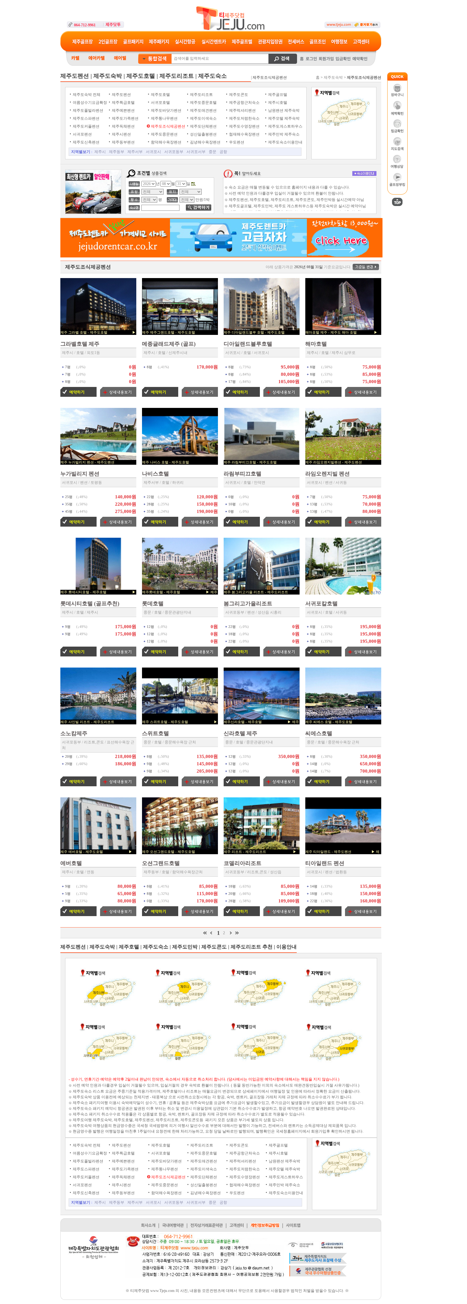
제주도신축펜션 (85, 142)
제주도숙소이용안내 (284, 142)
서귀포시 (153, 152)
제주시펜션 (121, 134)
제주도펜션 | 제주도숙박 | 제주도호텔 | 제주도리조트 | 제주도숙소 (143, 76)
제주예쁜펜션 (123, 110)
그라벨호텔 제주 (79, 344)
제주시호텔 (277, 102)
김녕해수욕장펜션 (204, 142)
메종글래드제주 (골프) (169, 344)
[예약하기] (78, 395)
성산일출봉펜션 (203, 134)
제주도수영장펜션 (244, 126)
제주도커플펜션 (85, 126)
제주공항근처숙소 (244, 102)
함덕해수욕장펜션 (165, 142)
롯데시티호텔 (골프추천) (89, 604)
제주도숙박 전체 (86, 94)
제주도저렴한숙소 (244, 118)
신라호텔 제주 (240, 733)
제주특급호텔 (123, 102)
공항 (223, 152)
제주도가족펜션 (125, 118)
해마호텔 (316, 344)
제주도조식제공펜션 (167, 126)
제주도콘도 (238, 94)
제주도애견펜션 (203, 110)
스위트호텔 (155, 733)
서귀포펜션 (82, 134)
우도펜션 (236, 142)
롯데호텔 (153, 604)
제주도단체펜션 (203, 126)
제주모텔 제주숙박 (283, 118)
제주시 (100, 152)
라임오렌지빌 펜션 (327, 474)
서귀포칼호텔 (321, 604)
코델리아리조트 (242, 863)
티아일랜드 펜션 (324, 863)
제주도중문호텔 (203, 102)
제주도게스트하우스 (284, 126)
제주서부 (135, 152)
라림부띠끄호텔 (242, 474)
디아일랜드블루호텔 (248, 344)
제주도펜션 (121, 94)
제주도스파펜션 (85, 118)
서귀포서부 (196, 152)
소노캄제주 (73, 733)
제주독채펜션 (123, 126)
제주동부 (116, 152)
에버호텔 (71, 863)
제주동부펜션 (123, 142)
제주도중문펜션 (164, 134)
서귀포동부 (173, 152)
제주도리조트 (201, 94)
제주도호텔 (160, 94)
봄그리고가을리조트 (248, 604)
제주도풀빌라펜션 (87, 110)
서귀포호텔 (160, 102)
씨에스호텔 (318, 733)
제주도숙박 (333, 77)
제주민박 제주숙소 (283, 134)
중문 (212, 152)
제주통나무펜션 (164, 118)
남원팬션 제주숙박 (283, 110)
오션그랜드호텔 (161, 863)
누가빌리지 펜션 (79, 474)
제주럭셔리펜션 (242, 110)
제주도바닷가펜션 (165, 110)
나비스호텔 (155, 474)
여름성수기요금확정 (89, 102)
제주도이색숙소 (203, 118)
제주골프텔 (277, 94)
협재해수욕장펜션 (244, 134)
